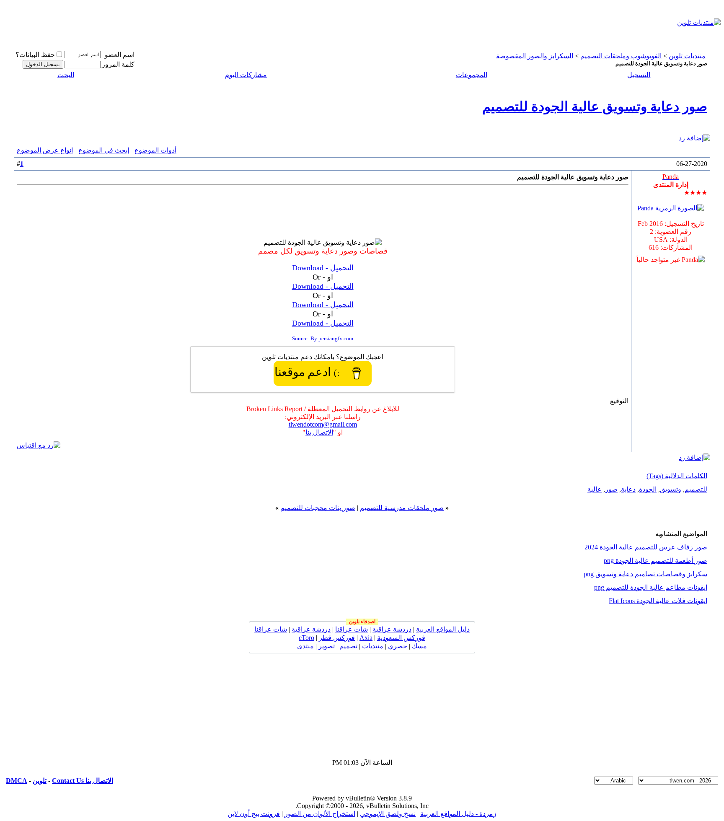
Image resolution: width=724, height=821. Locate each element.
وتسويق (670, 489)
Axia (365, 637)
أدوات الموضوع (155, 150)
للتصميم (696, 489)
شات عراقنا (351, 629)
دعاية (628, 489)
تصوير (326, 646)
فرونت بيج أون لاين (254, 813)
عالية (594, 489)
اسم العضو (119, 54)
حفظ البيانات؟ (35, 54)
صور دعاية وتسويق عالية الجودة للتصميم (594, 106)
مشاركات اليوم (246, 74)
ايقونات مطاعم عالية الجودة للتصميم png (650, 587)
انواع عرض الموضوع (45, 150)
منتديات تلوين (687, 56)
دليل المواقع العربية (443, 629)
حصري (397, 646)
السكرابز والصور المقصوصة (534, 56)
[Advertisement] (309, 22)
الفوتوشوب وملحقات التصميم (621, 56)
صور (611, 489)
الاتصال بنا (319, 432)
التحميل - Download (323, 268)
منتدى (305, 646)
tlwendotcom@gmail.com (323, 424)
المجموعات (471, 74)
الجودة (648, 489)
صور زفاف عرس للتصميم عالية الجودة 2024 (645, 547)
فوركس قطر (337, 637)
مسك (419, 646)
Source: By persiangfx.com (322, 338)
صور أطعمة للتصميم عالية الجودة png (655, 560)
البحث (65, 74)
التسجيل (638, 74)
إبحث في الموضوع (103, 150)
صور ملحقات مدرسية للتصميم (402, 507)
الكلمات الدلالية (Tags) (676, 475)
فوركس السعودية (401, 637)
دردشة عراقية (391, 629)
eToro (306, 637)
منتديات (372, 646)
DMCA (16, 780)
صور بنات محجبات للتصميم (317, 507)
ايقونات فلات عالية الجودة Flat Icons (658, 600)
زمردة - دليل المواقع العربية (458, 813)
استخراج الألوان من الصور (319, 813)
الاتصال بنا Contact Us (82, 780)
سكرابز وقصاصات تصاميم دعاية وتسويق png (645, 574)
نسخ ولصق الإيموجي (388, 813)
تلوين (40, 780)
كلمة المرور (118, 64)
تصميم (348, 646)
